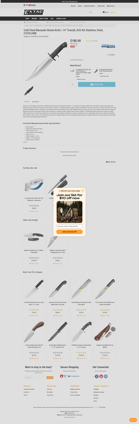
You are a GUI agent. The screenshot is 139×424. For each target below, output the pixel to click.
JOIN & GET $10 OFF (69, 232)
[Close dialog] (82, 190)
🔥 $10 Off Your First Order (69, 191)
